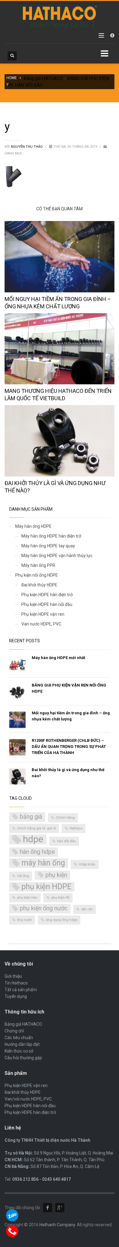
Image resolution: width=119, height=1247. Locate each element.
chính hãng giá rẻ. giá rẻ (36, 828)
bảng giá (31, 816)
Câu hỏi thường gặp (23, 1057)
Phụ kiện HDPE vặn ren (42, 614)
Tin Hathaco (16, 983)
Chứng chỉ (14, 1030)
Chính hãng (65, 818)
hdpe (33, 839)
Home (11, 78)
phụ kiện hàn (27, 898)
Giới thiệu (13, 976)
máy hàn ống (43, 862)
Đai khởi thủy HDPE (39, 584)
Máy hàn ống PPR (38, 565)
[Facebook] (47, 1207)
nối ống (23, 876)
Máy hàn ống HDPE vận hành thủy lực (56, 555)
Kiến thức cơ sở (19, 1051)
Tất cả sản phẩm (21, 989)
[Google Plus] (59, 1207)
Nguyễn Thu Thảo (27, 147)
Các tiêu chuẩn (19, 1037)
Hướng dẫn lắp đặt (22, 1044)
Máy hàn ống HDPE (33, 526)
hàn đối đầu (66, 841)
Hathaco (76, 828)
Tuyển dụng (16, 996)
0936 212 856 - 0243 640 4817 (41, 1179)
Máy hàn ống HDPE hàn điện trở (51, 536)
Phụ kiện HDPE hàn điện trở (47, 594)
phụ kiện (56, 875)
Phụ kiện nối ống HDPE (36, 575)
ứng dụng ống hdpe (61, 920)
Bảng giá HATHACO (43, 78)
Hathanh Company (57, 1224)
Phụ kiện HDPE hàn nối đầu (46, 604)
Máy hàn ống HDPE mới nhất (58, 657)
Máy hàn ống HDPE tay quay (48, 545)
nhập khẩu (87, 864)
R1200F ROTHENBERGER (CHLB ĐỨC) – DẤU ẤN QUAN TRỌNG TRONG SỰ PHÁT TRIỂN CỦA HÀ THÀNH (69, 746)
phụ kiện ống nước (43, 908)
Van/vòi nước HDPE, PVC (28, 1099)
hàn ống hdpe (37, 851)
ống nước (24, 920)
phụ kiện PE (60, 898)
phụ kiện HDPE (46, 886)
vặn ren (87, 909)
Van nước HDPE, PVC (41, 624)
